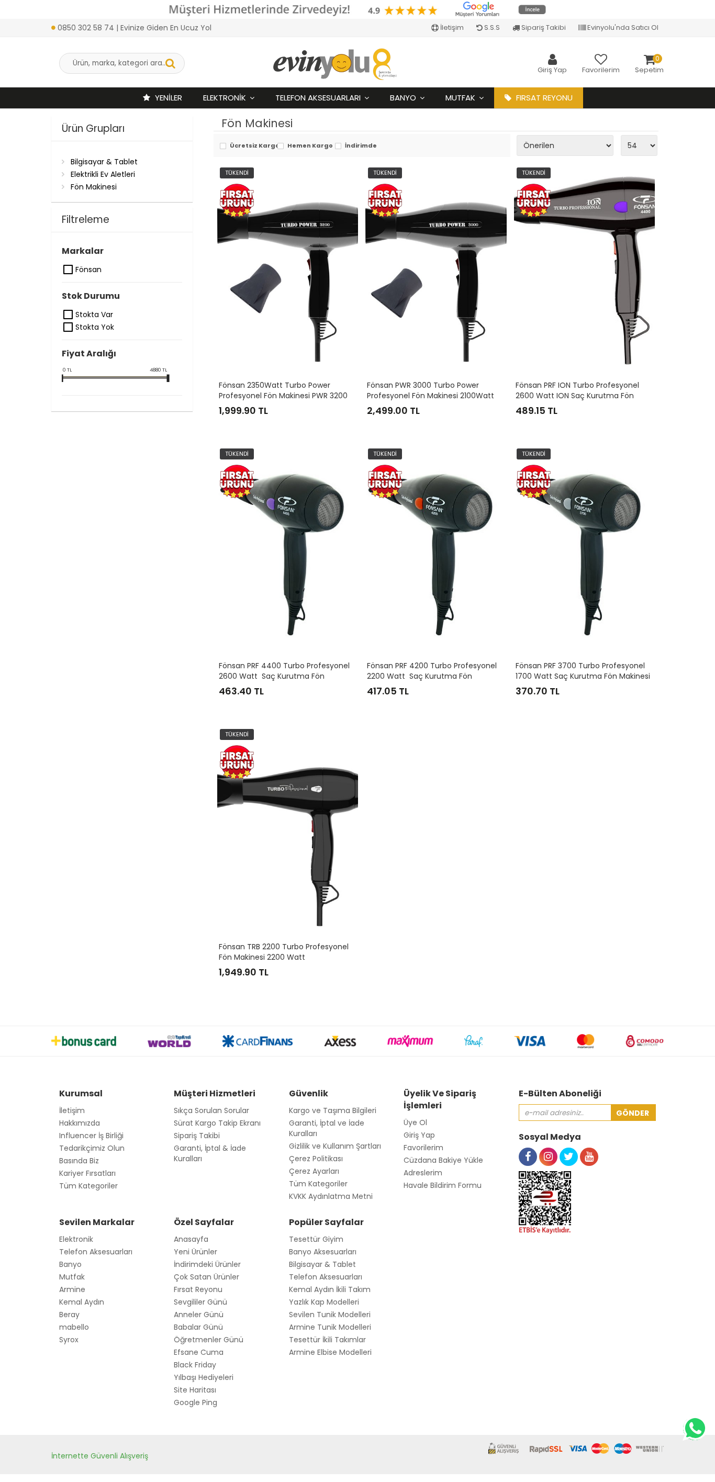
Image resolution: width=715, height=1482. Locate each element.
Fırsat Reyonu (198, 1289)
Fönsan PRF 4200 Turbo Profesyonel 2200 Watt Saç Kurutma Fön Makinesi (433, 676)
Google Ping (195, 1402)
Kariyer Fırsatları (87, 1173)
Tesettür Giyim (316, 1239)
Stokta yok (68, 327)
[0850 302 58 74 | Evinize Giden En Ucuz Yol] (131, 16)
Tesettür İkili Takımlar (327, 1339)
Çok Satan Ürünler (206, 1277)
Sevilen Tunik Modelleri (330, 1314)
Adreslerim (423, 1172)
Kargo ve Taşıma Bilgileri (332, 1110)
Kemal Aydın (81, 1302)
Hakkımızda (79, 1123)
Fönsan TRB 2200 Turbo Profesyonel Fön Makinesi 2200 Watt (285, 951)
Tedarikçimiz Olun (92, 1148)
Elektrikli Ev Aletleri (103, 174)
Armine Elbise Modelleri (330, 1352)
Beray (69, 1314)
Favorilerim (423, 1147)
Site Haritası (195, 1390)
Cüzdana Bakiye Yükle (443, 1160)
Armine (72, 1289)
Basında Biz (79, 1160)
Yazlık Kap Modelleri (324, 1302)
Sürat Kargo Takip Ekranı (217, 1123)
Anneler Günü (199, 1314)
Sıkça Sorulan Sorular (211, 1110)
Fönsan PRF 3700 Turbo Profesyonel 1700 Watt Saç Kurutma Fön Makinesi (583, 670)
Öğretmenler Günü (208, 1339)
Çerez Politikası (316, 1158)
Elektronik (224, 97)
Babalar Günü (198, 1327)
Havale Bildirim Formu (443, 1185)
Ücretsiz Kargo (251, 146)
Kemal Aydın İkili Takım (330, 1289)
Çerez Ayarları (314, 1171)
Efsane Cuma (199, 1352)
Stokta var (68, 314)
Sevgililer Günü (200, 1302)
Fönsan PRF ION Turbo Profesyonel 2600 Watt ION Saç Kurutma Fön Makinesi (578, 395)
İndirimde (361, 146)
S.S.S (491, 27)
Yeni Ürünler (195, 1252)
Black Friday (195, 1365)
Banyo (403, 97)
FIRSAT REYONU (543, 97)
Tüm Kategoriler (88, 1186)
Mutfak (460, 97)
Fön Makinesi (94, 187)
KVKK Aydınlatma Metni (331, 1196)
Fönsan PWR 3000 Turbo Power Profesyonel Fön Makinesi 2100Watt (431, 390)
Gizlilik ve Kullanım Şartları (335, 1146)
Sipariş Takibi (543, 27)
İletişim (451, 27)
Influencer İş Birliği (91, 1135)
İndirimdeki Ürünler (207, 1264)
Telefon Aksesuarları (318, 97)
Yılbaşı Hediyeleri (203, 1377)
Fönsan (68, 269)
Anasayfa (191, 1239)
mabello (74, 1327)
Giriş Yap (419, 1135)
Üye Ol (415, 1122)
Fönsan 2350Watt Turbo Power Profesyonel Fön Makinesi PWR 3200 (284, 390)
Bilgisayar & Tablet (104, 161)
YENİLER (167, 97)
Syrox (69, 1339)
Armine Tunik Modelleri (330, 1327)
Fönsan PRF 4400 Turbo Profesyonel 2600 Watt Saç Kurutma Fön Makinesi (285, 676)
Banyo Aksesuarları (322, 1252)
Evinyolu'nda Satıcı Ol (622, 27)
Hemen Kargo (308, 146)
